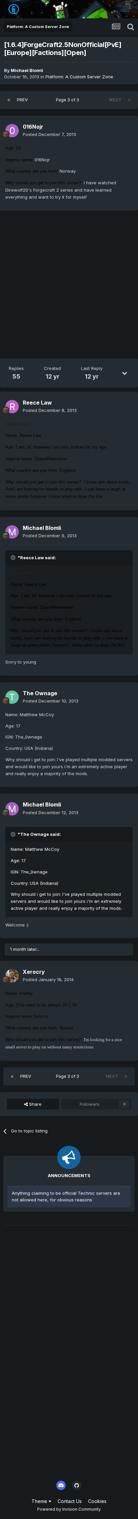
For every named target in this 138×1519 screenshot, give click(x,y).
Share (35, 1104)
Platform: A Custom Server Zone (79, 76)
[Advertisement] (69, 286)
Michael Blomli (27, 70)
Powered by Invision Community (69, 1509)
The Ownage (40, 693)
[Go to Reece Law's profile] (12, 406)
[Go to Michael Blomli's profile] (12, 532)
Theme (40, 1501)
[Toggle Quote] (14, 557)
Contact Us (70, 1501)
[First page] (8, 100)
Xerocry (34, 971)
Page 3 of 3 (68, 99)
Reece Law (37, 402)
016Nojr (33, 126)
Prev (22, 99)
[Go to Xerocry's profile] (12, 975)
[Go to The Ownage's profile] (12, 697)
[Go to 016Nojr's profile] (12, 130)
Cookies (97, 1501)
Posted (49, 134)
